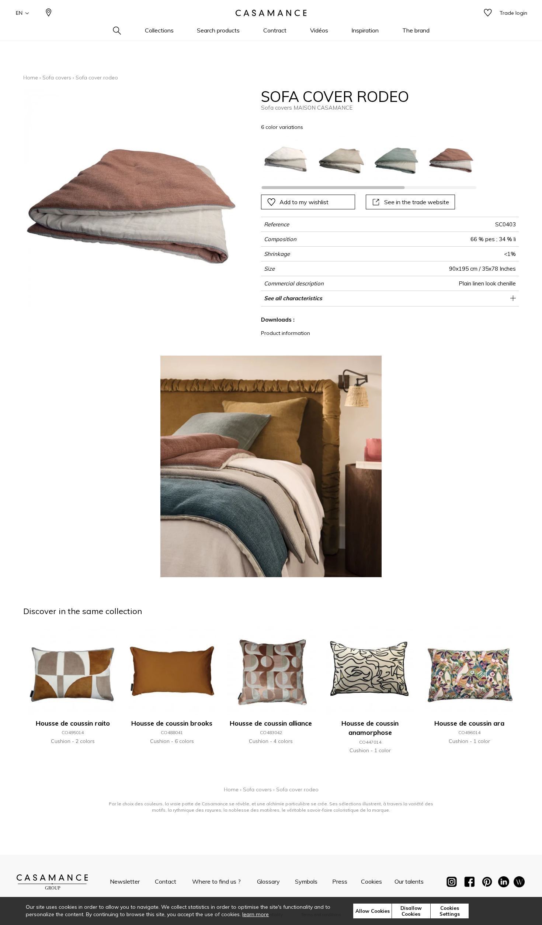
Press (339, 881)
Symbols (306, 881)
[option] (286, 159)
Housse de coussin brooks (171, 723)
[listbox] (364, 159)
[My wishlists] (487, 13)
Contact (165, 881)
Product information (285, 333)
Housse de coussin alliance (271, 723)
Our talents (409, 881)
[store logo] (271, 13)
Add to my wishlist (304, 202)
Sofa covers (56, 77)
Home (30, 77)
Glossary (268, 881)
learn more (255, 914)
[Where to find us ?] (48, 13)
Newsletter (125, 881)
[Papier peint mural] (519, 883)
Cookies (371, 881)
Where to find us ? (216, 881)
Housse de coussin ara (469, 723)
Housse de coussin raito (73, 723)
